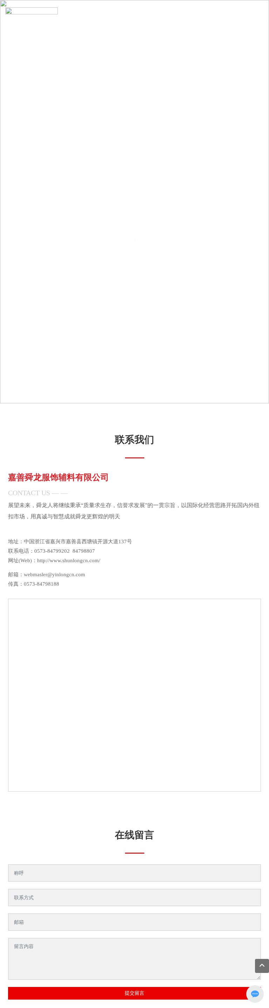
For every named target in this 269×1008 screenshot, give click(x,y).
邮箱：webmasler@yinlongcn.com (46, 574)
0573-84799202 (52, 551)
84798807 (84, 551)
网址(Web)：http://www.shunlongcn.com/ (54, 560)
